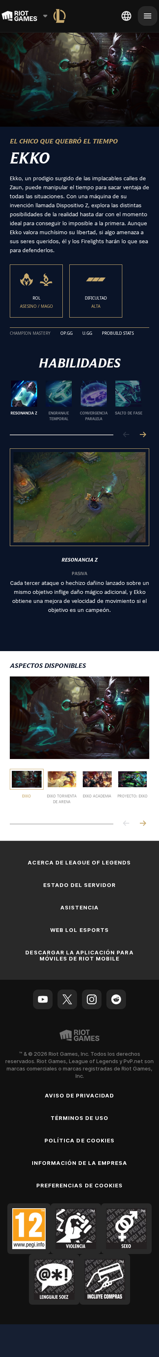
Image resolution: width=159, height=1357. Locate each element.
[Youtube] (43, 999)
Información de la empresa (80, 1163)
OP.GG (66, 333)
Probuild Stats (118, 333)
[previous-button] (126, 435)
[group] (76, 401)
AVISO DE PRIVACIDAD (80, 1095)
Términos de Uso (80, 1118)
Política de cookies (79, 1140)
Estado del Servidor (79, 885)
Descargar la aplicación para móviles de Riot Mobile (79, 955)
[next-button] (142, 435)
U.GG (87, 333)
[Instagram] (92, 999)
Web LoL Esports (79, 930)
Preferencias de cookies (79, 1185)
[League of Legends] (59, 16)
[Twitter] (67, 999)
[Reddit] (116, 999)
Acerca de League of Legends (79, 862)
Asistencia (79, 907)
